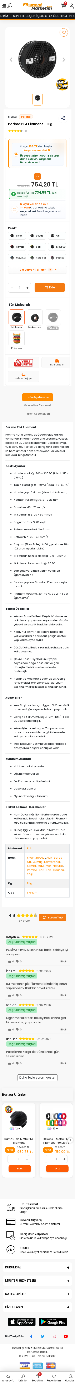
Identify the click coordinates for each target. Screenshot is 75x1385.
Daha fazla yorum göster (37, 1077)
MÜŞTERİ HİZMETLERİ (20, 1280)
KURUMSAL (13, 1267)
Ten (48, 870)
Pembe (60, 258)
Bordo (58, 858)
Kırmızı (20, 246)
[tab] (37, 397)
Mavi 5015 (21, 258)
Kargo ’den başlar (36, 148)
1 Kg (29, 883)
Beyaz (39, 235)
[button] (11, 59)
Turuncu (58, 870)
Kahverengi (52, 862)
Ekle (52, 287)
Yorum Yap (55, 917)
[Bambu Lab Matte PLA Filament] (18, 1119)
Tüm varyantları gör (37, 269)
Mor (48, 866)
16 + (55, 1128)
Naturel (58, 866)
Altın (49, 858)
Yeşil (30, 874)
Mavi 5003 (61, 246)
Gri (58, 235)
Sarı (38, 246)
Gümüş (37, 862)
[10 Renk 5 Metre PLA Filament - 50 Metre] (56, 1119)
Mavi (41, 866)
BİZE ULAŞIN (14, 1307)
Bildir (63, 961)
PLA (29, 848)
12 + (17, 1128)
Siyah (19, 235)
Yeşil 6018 (41, 258)
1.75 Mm (32, 893)
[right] (70, 1140)
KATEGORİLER (15, 1294)
